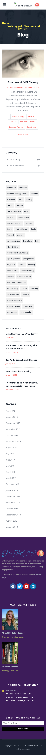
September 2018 (13, 514)
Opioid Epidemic (13, 259)
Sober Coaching (27, 270)
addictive (34, 193)
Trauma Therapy (16, 127)
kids (36, 241)
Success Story (12, 288)
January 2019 (12, 490)
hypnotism (27, 241)
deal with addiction (14, 223)
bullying (29, 199)
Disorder (29, 223)
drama (9, 229)
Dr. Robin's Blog (13, 159)
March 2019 (11, 478)
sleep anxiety (12, 270)
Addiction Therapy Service (17, 193)
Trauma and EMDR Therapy (23, 82)
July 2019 (10, 453)
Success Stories (10, 666)
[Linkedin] (33, 586)
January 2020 (12, 417)
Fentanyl (10, 235)
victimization (12, 312)
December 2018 (13, 496)
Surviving (34, 288)
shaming (31, 265)
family (33, 229)
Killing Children (12, 247)
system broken (13, 294)
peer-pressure (28, 259)
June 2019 (10, 459)
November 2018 (13, 502)
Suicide (24, 288)
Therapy (13, 122)
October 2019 (12, 435)
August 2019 (11, 447)
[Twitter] (20, 586)
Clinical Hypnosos (14, 211)
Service (31, 116)
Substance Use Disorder (16, 282)
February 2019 (12, 484)
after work (11, 199)
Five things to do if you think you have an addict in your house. (22, 384)
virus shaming (26, 312)
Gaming (20, 235)
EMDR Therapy (18, 116)
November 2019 (13, 429)
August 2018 (11, 520)
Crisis (26, 211)
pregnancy (11, 265)
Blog (21, 199)
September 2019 (13, 441)
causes (9, 205)
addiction (23, 187)
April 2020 (10, 411)
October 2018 (12, 508)
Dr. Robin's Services (15, 87)
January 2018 (12, 527)
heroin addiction (13, 241)
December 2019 (13, 423)
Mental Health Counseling (17, 253)
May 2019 (10, 466)
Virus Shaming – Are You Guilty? (22, 334)
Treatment (32, 127)
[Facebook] (13, 586)
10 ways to (11, 187)
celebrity (19, 205)
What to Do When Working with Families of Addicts (21, 347)
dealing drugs (23, 217)
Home (5, 23)
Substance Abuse (24, 276)
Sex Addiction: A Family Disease (21, 360)
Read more (23, 135)
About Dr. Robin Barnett (13, 633)
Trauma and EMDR (28, 122)
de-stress (10, 217)
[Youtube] (26, 586)
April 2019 (10, 472)
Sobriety (10, 276)
